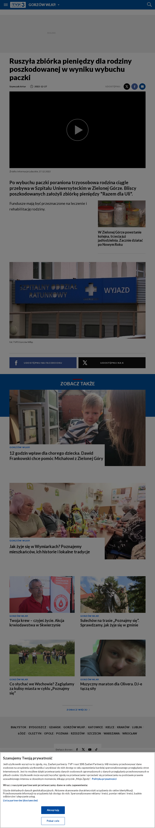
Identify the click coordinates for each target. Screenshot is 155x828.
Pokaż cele (53, 820)
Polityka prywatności (104, 778)
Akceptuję (53, 810)
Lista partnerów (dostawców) (20, 800)
